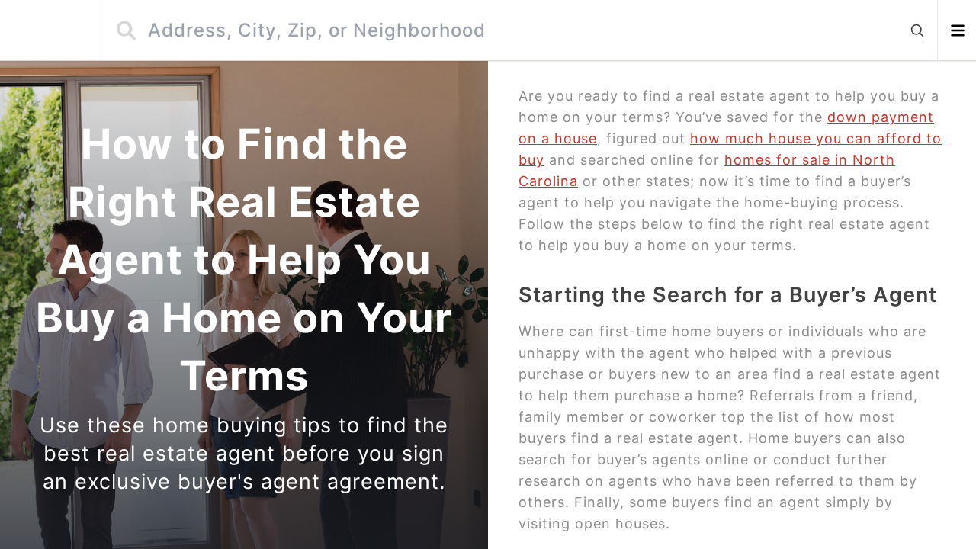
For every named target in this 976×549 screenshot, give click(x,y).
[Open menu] (957, 30)
